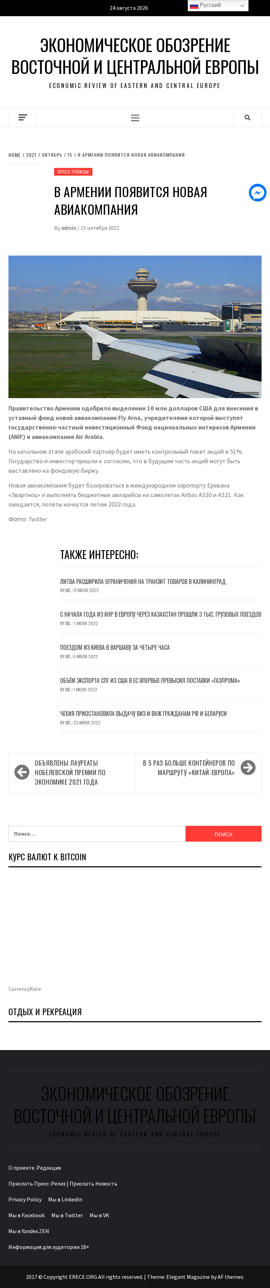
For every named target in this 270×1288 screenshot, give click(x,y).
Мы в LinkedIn (65, 1199)
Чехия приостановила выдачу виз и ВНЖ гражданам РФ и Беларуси (143, 713)
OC (68, 590)
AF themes (230, 1276)
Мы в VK (99, 1215)
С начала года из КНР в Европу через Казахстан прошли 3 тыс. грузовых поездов (160, 614)
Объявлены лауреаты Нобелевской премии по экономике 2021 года (70, 772)
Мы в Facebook (26, 1215)
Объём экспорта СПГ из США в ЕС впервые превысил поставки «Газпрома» (150, 680)
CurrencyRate (24, 988)
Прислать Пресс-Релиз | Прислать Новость (62, 1183)
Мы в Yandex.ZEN (28, 1230)
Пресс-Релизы (73, 172)
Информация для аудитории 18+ (48, 1246)
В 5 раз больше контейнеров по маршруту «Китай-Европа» (189, 767)
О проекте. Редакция (34, 1167)
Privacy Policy (24, 1199)
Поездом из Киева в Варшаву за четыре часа (115, 647)
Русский (209, 5)
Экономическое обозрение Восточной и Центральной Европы (135, 56)
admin (69, 227)
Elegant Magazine (188, 1276)
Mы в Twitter (67, 1215)
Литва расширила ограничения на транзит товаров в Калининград (143, 581)
